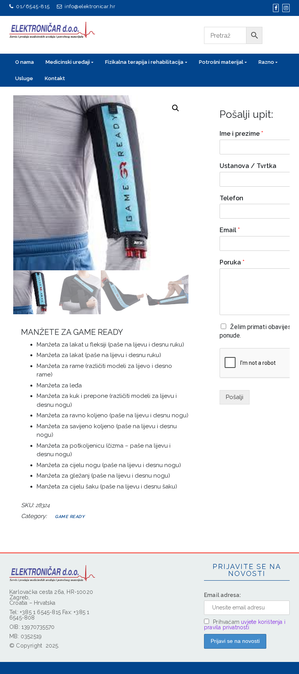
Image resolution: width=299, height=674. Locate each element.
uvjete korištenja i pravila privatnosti (244, 624)
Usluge (24, 78)
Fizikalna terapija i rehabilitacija (144, 62)
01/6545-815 (33, 6)
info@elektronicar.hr (90, 6)
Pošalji (234, 397)
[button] (176, 108)
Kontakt (55, 78)
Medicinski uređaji (68, 62)
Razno (266, 62)
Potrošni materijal (221, 62)
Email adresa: (222, 595)
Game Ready (69, 516)
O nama (24, 62)
